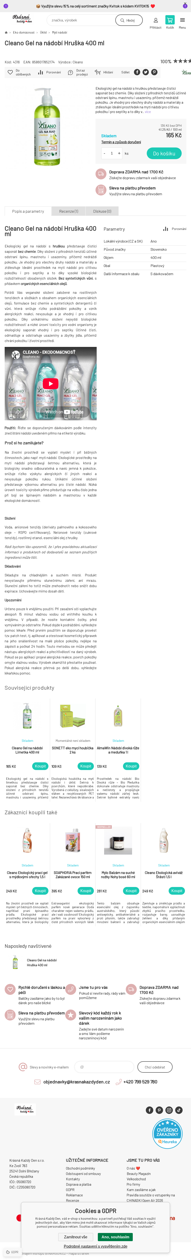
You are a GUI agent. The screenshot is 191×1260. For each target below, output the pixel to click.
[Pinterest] (159, 1110)
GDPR (70, 1190)
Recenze (72, 1200)
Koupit (40, 766)
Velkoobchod (136, 1179)
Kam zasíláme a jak (141, 1190)
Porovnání (53, 72)
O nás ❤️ (133, 1168)
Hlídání (108, 72)
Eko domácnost (23, 32)
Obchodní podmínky (80, 1168)
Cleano (78, 62)
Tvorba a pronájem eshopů (24, 1253)
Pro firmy (133, 1184)
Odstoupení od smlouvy (83, 1173)
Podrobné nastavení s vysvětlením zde (95, 1246)
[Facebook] (149, 1110)
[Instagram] (169, 1110)
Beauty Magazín (139, 1173)
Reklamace (74, 1195)
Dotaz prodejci (82, 72)
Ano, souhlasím (115, 1237)
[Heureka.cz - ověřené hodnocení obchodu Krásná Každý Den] (167, 1147)
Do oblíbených (23, 72)
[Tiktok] (179, 1110)
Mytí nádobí (59, 32)
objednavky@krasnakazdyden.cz (76, 1081)
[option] (27, 750)
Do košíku (164, 153)
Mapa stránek (78, 1253)
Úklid (43, 32)
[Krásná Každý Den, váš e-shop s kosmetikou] (6, 32)
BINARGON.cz (55, 1253)
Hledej (130, 20)
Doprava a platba (78, 1184)
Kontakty (73, 1179)
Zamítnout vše (75, 1237)
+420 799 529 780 (140, 1081)
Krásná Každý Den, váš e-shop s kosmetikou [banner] (25, 19)
